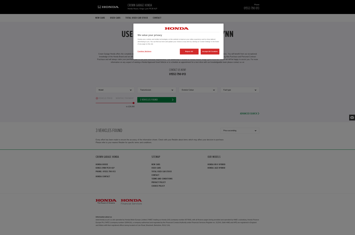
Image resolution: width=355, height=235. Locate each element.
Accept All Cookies (210, 51)
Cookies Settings (144, 51)
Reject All (189, 51)
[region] (178, 41)
